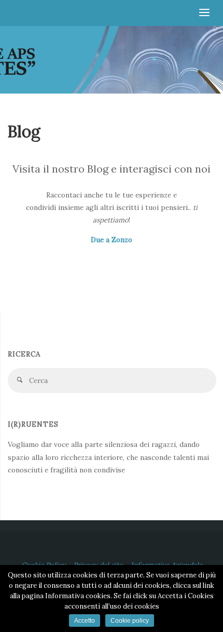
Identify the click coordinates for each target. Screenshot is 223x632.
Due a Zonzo (111, 239)
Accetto (84, 620)
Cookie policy (129, 620)
